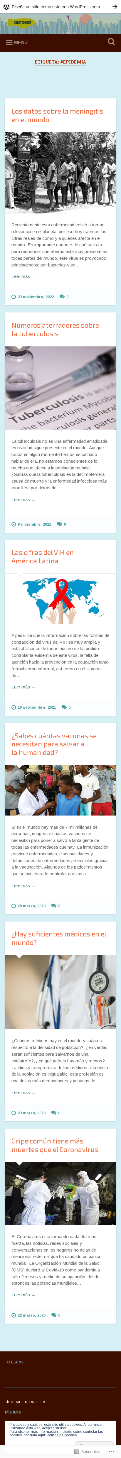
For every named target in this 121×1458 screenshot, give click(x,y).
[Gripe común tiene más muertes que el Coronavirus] (60, 1193)
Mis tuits (13, 1411)
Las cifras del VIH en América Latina (42, 556)
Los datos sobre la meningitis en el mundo (57, 115)
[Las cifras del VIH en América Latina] (60, 599)
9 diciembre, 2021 (34, 524)
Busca (110, 42)
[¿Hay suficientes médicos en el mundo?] (60, 992)
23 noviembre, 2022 (36, 297)
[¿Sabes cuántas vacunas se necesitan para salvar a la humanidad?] (60, 790)
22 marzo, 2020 (32, 1315)
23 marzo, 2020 (32, 1113)
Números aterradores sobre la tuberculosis (55, 329)
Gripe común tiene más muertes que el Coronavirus (54, 1144)
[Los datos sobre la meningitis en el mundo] (60, 172)
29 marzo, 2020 (32, 906)
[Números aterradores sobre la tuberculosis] (60, 388)
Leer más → (23, 276)
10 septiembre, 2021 (37, 707)
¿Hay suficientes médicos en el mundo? (58, 937)
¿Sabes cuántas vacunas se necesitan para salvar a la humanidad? (54, 744)
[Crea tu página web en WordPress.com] (60, 6)
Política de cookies (62, 1435)
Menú (21, 42)
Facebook (14, 1362)
